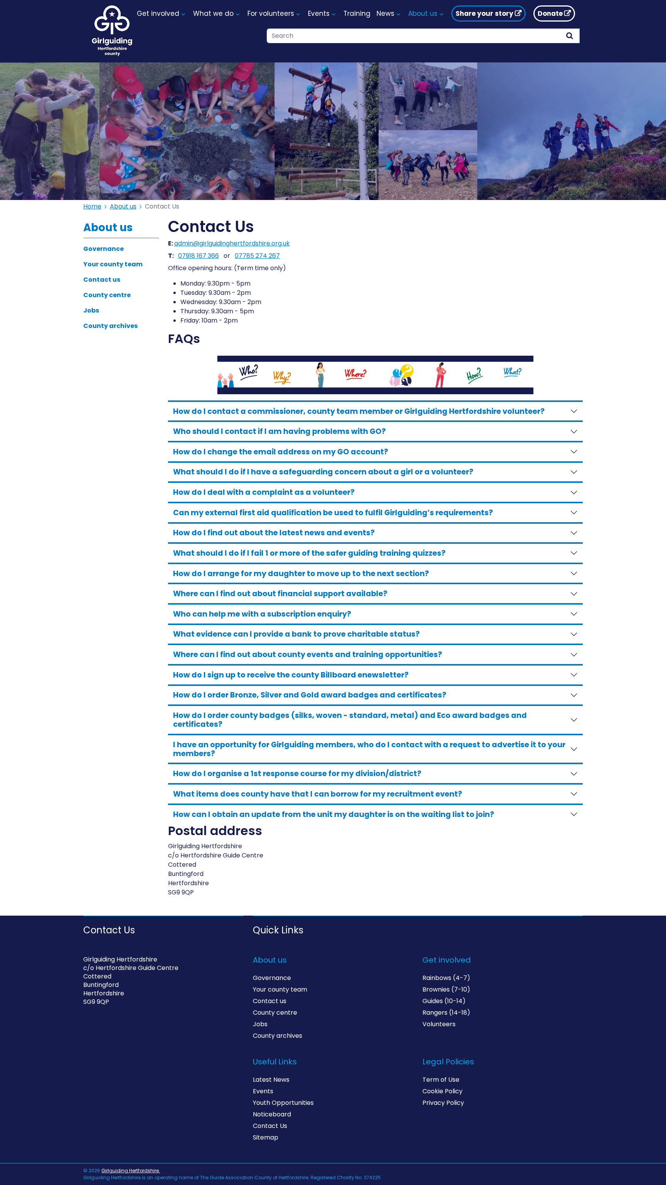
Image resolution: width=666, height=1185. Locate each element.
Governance (103, 248)
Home (92, 206)
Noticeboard (272, 1114)
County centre (107, 295)
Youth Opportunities (283, 1102)
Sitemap (265, 1137)
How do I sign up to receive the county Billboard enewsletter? (291, 675)
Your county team (113, 264)
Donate (550, 13)
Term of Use (440, 1079)
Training (356, 13)
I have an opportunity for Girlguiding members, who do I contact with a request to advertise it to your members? (369, 749)
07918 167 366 (198, 255)
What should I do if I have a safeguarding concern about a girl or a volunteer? (323, 472)
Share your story (484, 13)
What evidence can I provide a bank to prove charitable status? (296, 634)
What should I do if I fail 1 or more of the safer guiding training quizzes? (309, 553)
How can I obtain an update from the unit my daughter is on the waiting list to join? (333, 814)
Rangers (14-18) (446, 1012)
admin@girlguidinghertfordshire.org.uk (232, 243)
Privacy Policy (443, 1102)
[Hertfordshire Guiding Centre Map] (163, 1091)
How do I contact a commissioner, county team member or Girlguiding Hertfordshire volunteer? (359, 411)
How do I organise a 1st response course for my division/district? (297, 773)
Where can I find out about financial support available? (280, 593)
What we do (213, 13)
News (385, 13)
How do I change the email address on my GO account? (280, 452)
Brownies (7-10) (446, 989)
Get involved (158, 13)
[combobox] (413, 36)
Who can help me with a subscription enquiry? (262, 614)
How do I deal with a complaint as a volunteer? (264, 492)
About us (123, 206)
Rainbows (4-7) (446, 977)
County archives (110, 325)
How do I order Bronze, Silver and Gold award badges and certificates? (309, 695)
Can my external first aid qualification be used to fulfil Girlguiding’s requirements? (333, 513)
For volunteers (270, 13)
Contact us (101, 279)
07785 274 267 (257, 255)
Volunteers (439, 1024)
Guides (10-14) (444, 1001)
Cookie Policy (442, 1091)
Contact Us (270, 1125)
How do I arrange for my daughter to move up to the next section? (301, 573)
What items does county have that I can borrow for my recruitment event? (317, 794)
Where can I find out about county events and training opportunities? (307, 654)
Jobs (91, 310)
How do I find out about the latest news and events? (274, 533)
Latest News (271, 1079)
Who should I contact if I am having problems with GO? (279, 431)
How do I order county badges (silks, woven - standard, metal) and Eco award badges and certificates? (350, 719)
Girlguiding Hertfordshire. (130, 1170)
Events (263, 1091)
